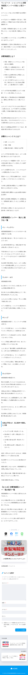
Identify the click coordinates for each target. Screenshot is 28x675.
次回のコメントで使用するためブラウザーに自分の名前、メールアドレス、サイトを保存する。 (15, 624)
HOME (15, 668)
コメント (5, 583)
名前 (4, 602)
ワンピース (12, 566)
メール (4, 609)
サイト (4, 616)
